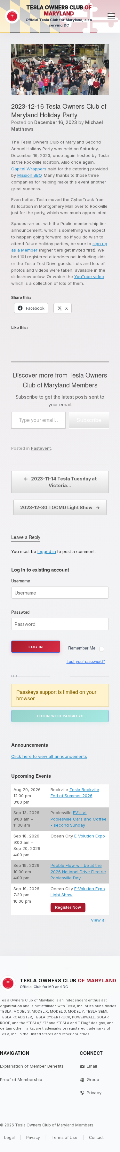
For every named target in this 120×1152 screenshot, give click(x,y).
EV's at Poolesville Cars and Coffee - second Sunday (79, 819)
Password (20, 612)
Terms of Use (64, 1137)
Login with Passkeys (60, 715)
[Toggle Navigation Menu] (111, 16)
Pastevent (41, 448)
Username (20, 581)
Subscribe (88, 420)
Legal (9, 1137)
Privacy (94, 1092)
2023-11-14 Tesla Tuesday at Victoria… (60, 482)
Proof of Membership (21, 1079)
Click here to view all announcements (49, 756)
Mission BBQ (29, 175)
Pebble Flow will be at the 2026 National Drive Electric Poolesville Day (78, 871)
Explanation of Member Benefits (32, 1066)
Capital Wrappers (28, 168)
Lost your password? (86, 661)
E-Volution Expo (89, 835)
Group (93, 1079)
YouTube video (89, 276)
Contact (96, 1137)
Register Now (68, 907)
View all (99, 919)
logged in (46, 551)
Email (92, 1066)
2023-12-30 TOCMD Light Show (60, 507)
